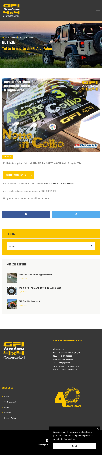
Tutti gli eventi (10, 402)
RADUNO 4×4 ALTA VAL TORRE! (59, 183)
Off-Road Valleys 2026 (29, 301)
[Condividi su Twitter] (76, 214)
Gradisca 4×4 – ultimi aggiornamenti (35, 274)
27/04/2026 (23, 305)
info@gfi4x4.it (64, 362)
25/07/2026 (23, 278)
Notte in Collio (27, 37)
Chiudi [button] (74, 446)
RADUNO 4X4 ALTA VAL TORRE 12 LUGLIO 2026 (40, 288)
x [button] (98, 428)
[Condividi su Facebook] (26, 214)
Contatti (7, 412)
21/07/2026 (23, 292)
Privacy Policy (10, 418)
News (6, 407)
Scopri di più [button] (70, 439)
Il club (6, 396)
